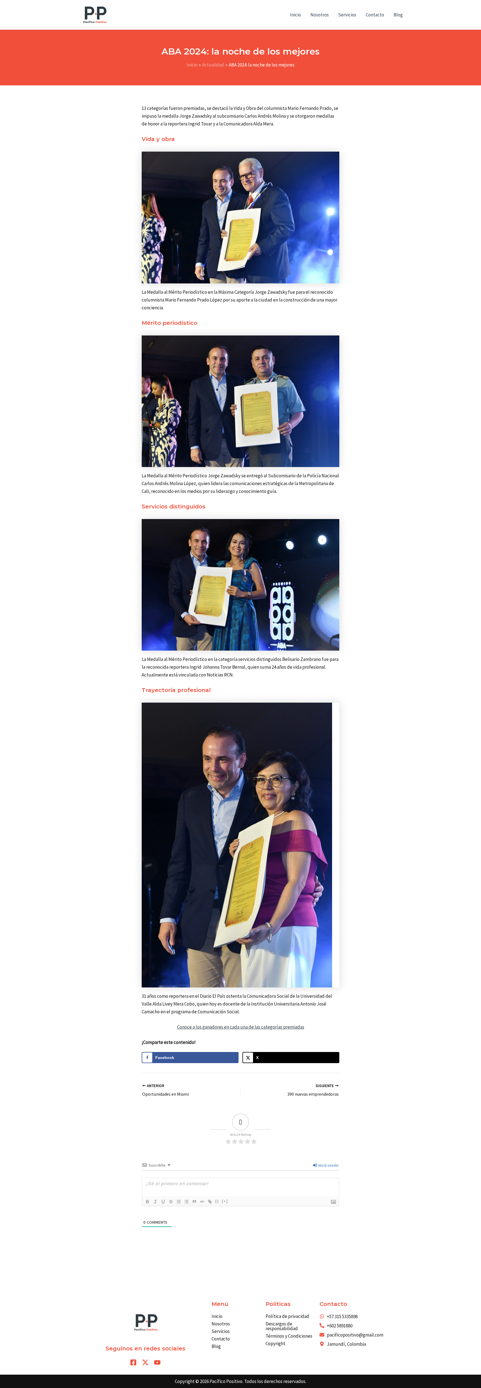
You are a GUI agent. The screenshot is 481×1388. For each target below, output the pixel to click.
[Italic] (155, 1201)
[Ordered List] (179, 1201)
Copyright (275, 1343)
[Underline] (163, 1201)
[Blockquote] (194, 1201)
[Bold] (147, 1201)
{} (217, 1201)
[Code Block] (202, 1201)
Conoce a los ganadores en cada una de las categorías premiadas (240, 1027)
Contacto (375, 15)
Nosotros (319, 15)
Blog (398, 15)
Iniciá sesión (327, 1165)
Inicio (295, 15)
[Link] (210, 1201)
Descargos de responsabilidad (282, 1326)
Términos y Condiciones (289, 1336)
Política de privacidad (287, 1316)
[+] (225, 1201)
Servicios (347, 15)
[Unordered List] (186, 1201)
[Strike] (171, 1201)
